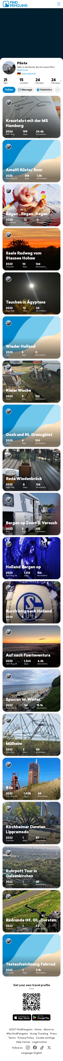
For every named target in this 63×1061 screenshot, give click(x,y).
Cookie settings (45, 1037)
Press (53, 1033)
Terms (12, 1037)
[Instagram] (28, 1047)
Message (27, 89)
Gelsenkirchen (26, 73)
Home (38, 1029)
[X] (49, 1047)
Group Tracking (39, 1033)
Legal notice (39, 1042)
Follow (9, 89)
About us (48, 1029)
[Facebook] (35, 1047)
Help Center (23, 1042)
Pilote (22, 63)
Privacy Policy (26, 1037)
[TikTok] (42, 1047)
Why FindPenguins (17, 1033)
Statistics (46, 89)
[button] (58, 4)
